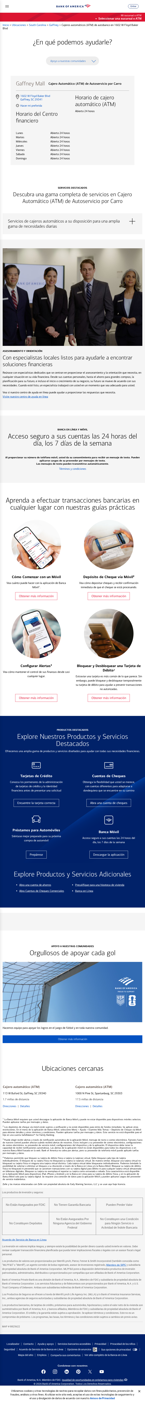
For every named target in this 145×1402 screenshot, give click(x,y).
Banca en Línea (84, 891)
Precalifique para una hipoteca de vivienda (99, 885)
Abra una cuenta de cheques (108, 803)
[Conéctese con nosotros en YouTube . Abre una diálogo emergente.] (102, 1372)
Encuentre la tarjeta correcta (36, 803)
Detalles (25, 1106)
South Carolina (38, 25)
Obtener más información (36, 596)
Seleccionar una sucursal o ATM (119, 18)
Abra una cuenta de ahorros (35, 885)
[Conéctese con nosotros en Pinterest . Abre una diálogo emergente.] (78, 1372)
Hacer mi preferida (31, 105)
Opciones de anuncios (79, 1349)
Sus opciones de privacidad (116, 1349)
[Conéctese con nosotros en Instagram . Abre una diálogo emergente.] (55, 1372)
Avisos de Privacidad (102, 1398)
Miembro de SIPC (116, 1264)
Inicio (6, 25)
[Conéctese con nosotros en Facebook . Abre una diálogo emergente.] (43, 1372)
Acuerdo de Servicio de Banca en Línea (24, 1239)
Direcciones (9, 1106)
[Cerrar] (139, 1391)
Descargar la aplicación (108, 855)
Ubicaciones (19, 25)
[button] (7, 6)
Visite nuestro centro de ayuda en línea (25, 396)
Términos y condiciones (72, 468)
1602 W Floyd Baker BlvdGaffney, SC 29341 (35, 97)
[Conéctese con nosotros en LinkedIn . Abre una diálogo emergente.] (67, 1372)
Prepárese (36, 855)
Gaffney (54, 25)
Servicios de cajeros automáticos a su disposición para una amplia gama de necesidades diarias (72, 221)
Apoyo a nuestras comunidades (68, 61)
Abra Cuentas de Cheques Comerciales (41, 891)
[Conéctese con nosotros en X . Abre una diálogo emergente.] (90, 1372)
